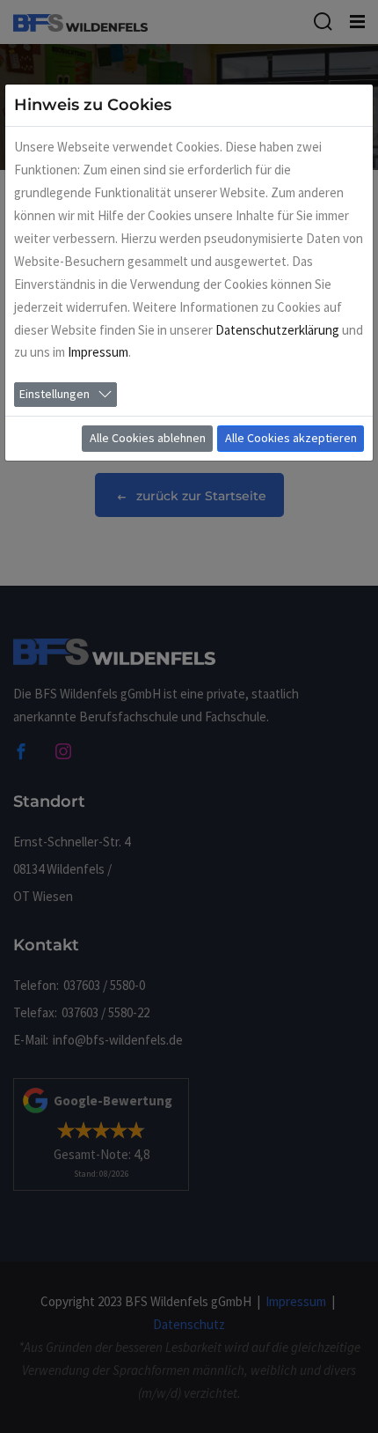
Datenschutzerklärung (277, 329)
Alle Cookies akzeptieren (291, 438)
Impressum (98, 351)
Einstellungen (54, 394)
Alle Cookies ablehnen (148, 438)
